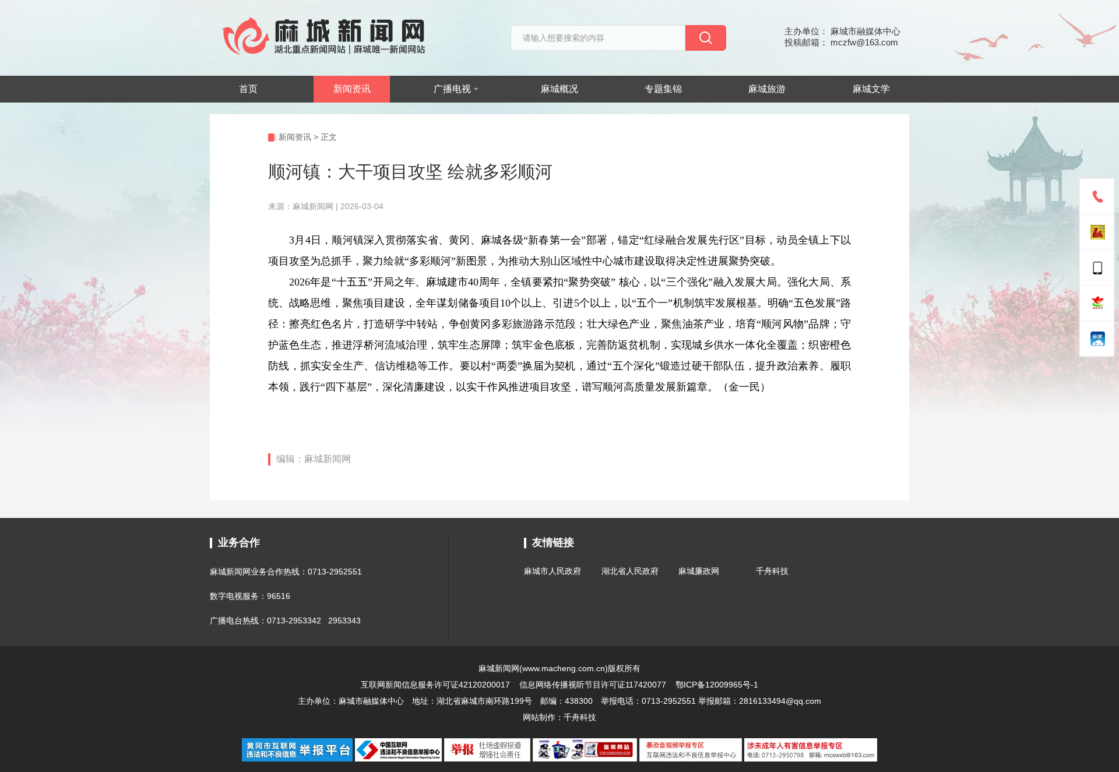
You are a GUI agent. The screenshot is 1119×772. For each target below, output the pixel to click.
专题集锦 (663, 89)
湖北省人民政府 (630, 571)
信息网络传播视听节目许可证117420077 (592, 684)
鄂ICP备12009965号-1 (716, 684)
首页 (248, 89)
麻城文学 (871, 89)
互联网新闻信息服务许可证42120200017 (436, 684)
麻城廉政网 (698, 571)
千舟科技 (772, 571)
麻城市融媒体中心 (371, 701)
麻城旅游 (767, 89)
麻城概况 (559, 89)
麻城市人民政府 (552, 571)
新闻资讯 (352, 89)
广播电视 (452, 89)
